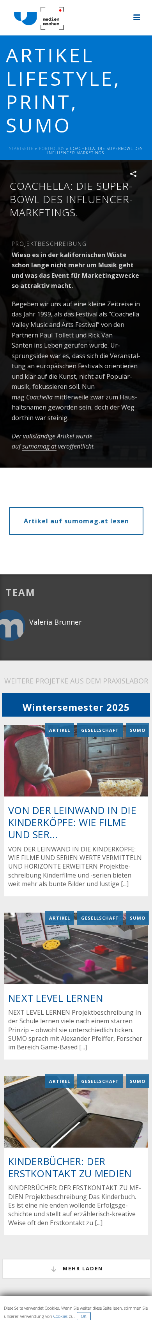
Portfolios (52, 148)
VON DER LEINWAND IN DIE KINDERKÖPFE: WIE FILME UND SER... (72, 822)
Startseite (21, 148)
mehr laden (82, 1268)
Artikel (59, 730)
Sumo (137, 730)
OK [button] (84, 1316)
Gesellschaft (100, 730)
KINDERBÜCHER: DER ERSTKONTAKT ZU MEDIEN (70, 1167)
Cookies (60, 1316)
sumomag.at (39, 446)
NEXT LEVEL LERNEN (55, 998)
